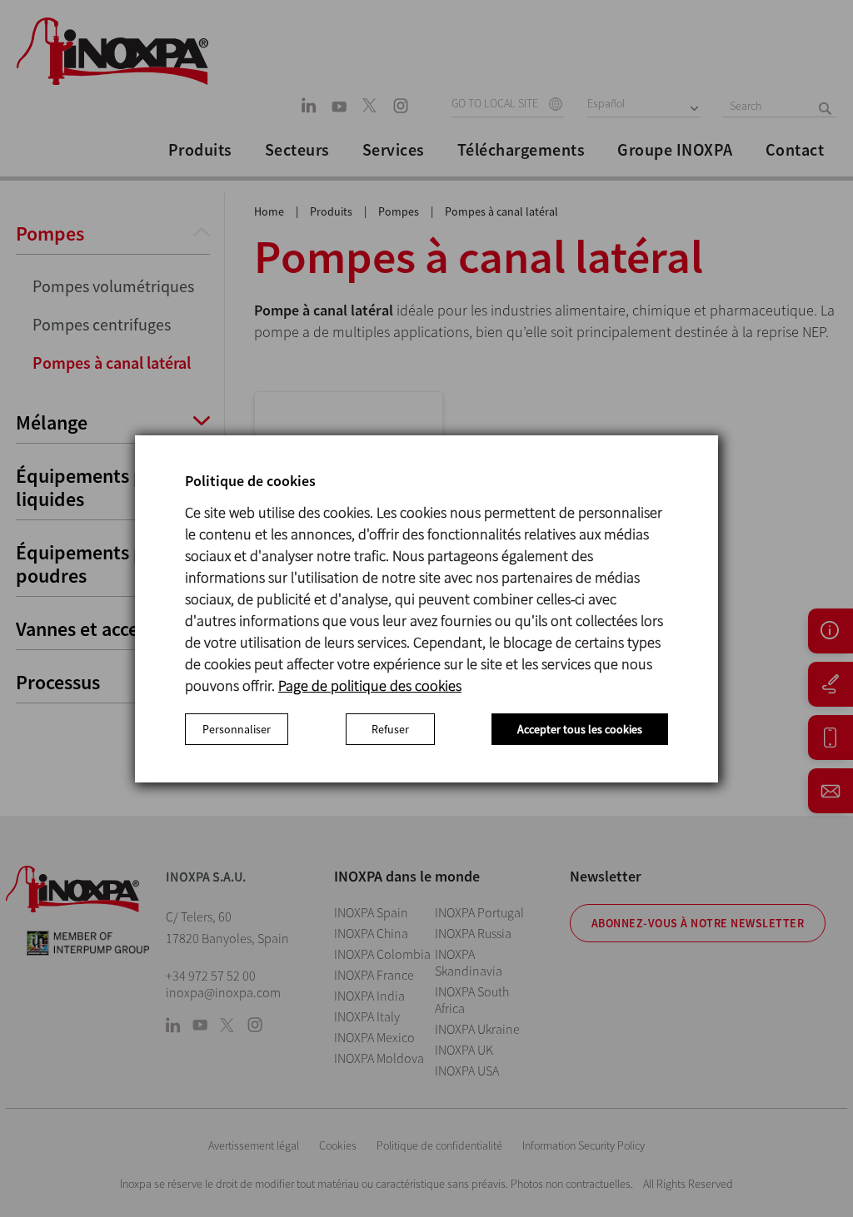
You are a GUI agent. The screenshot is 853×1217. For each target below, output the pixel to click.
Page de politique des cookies (369, 685)
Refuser (390, 729)
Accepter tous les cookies (579, 729)
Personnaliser (236, 729)
